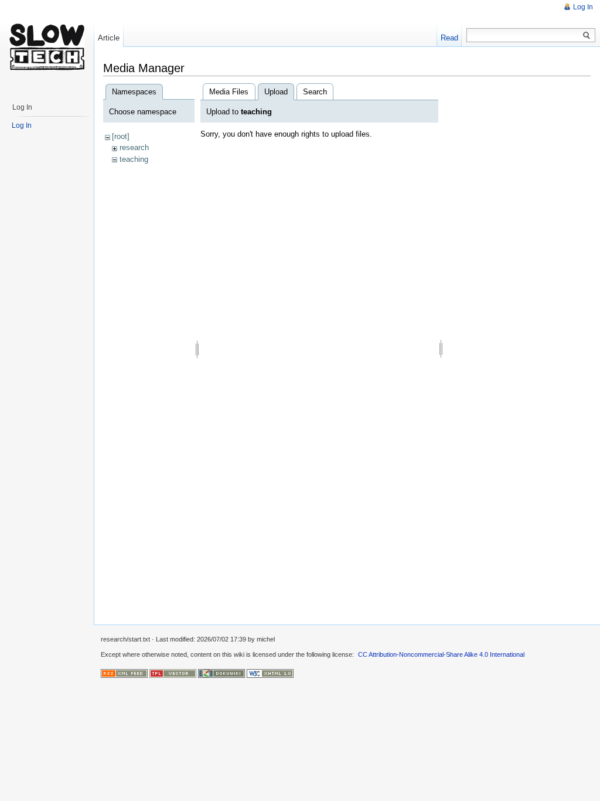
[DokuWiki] (221, 672)
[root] (120, 136)
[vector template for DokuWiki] (172, 672)
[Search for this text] (586, 35)
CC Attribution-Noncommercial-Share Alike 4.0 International (441, 654)
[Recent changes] (124, 672)
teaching (134, 159)
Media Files (228, 91)
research (134, 147)
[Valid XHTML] (270, 672)
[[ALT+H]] (47, 47)
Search (315, 91)
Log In (583, 7)
